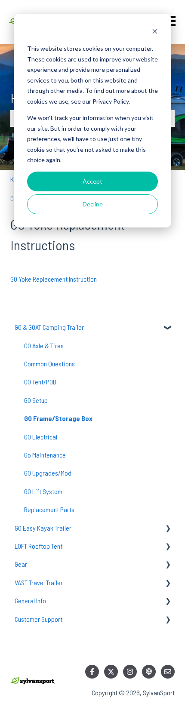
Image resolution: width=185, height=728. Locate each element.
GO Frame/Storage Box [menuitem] (58, 418)
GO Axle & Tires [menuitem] (44, 345)
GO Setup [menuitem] (36, 400)
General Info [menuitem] (30, 600)
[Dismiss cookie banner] (155, 32)
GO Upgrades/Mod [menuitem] (47, 473)
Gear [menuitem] (21, 564)
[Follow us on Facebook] (92, 672)
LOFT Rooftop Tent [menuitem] (38, 546)
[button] (168, 328)
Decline (93, 204)
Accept (92, 181)
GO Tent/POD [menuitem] (40, 382)
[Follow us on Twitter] (111, 672)
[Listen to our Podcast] (149, 672)
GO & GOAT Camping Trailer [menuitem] (49, 327)
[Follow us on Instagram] (130, 672)
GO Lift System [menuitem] (43, 491)
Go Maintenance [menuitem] (45, 455)
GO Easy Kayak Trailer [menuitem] (43, 528)
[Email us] (168, 672)
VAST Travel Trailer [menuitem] (39, 582)
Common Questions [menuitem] (49, 363)
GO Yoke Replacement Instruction (53, 279)
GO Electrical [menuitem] (40, 437)
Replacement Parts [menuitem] (49, 509)
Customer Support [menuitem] (38, 619)
